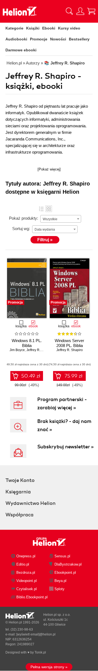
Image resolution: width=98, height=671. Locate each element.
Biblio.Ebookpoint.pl (32, 597)
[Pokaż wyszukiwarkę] (69, 11)
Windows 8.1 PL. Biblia (27, 343)
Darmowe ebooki (20, 50)
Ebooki (48, 28)
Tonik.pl (40, 652)
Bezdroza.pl (25, 572)
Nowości (58, 39)
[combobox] (60, 219)
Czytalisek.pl (26, 589)
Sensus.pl (62, 556)
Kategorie (14, 28)
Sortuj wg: (21, 228)
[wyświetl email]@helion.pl (36, 634)
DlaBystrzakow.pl (68, 564)
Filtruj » (45, 239)
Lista (41, 208)
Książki (32, 28)
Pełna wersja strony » (49, 667)
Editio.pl (22, 564)
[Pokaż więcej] (49, 169)
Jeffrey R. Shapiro (39, 350)
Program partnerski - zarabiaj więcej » (62, 403)
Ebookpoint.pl (65, 572)
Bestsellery (79, 39)
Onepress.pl (25, 556)
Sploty (59, 589)
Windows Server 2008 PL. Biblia (69, 343)
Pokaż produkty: (23, 218)
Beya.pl (60, 581)
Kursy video (69, 28)
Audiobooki (16, 39)
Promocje (38, 39)
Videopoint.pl (26, 581)
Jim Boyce (17, 350)
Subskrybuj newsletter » (65, 447)
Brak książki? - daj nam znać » (64, 425)
